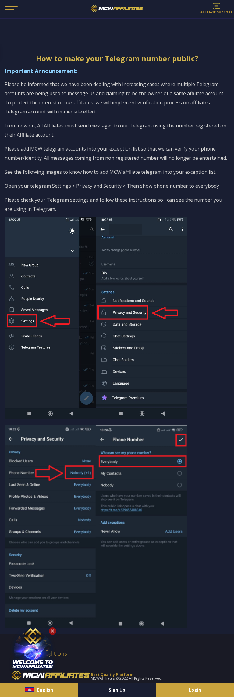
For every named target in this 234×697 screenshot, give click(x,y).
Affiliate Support (216, 12)
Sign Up (117, 690)
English (45, 690)
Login (195, 690)
